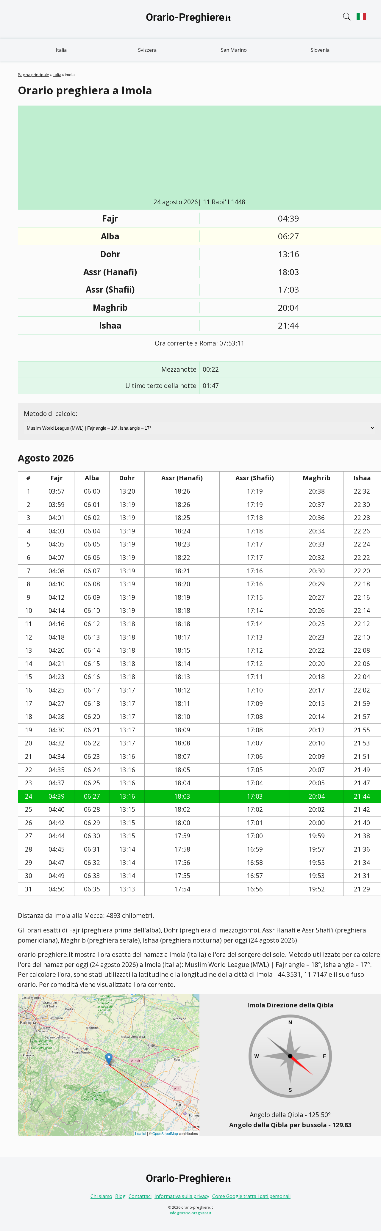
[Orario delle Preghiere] (190, 19)
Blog (120, 1196)
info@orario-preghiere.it (190, 1213)
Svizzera (147, 50)
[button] (109, 1059)
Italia (61, 50)
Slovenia (320, 50)
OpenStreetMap (165, 1133)
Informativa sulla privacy (181, 1196)
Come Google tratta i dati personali (251, 1196)
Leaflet (140, 1133)
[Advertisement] (199, 153)
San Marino (234, 50)
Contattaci (140, 1196)
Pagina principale (33, 74)
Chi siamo (101, 1196)
